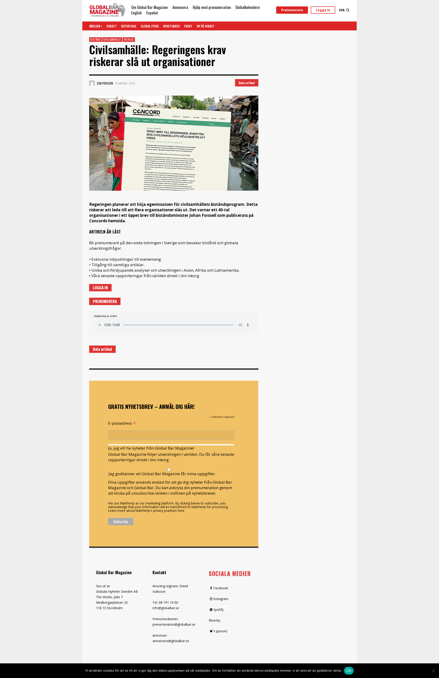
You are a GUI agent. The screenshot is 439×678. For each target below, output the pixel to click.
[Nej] (433, 671)
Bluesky (214, 620)
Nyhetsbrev (171, 26)
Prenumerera (292, 10)
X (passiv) (220, 631)
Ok (348, 670)
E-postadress (122, 423)
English (136, 13)
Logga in (323, 10)
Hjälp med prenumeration (212, 7)
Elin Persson (105, 83)
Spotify (218, 609)
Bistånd (95, 39)
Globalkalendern (248, 7)
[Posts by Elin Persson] (92, 83)
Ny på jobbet (205, 26)
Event (188, 26)
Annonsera (180, 7)
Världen (94, 26)
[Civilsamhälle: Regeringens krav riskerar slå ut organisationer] (173, 143)
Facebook (220, 588)
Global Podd (150, 26)
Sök (342, 10)
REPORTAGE (128, 26)
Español (152, 13)
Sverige (129, 39)
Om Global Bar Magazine (149, 7)
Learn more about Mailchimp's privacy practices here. (146, 510)
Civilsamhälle (112, 39)
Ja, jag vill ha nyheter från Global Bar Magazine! (151, 448)
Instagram (220, 599)
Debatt (112, 26)
